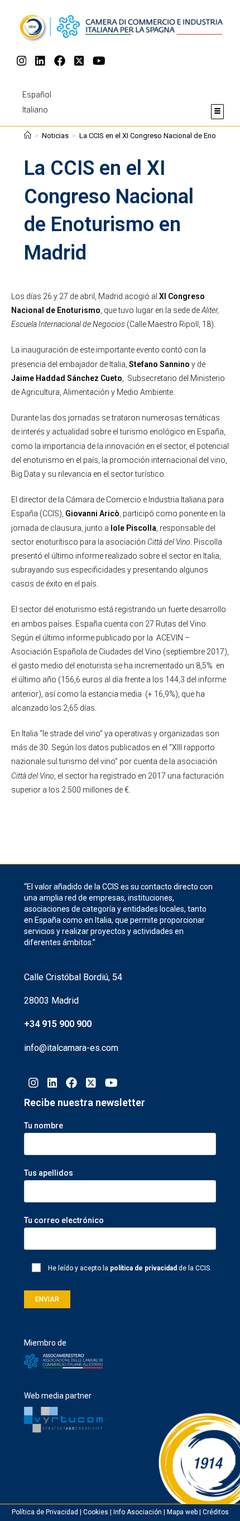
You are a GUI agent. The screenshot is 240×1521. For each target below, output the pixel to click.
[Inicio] (27, 135)
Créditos (216, 1512)
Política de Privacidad (45, 1512)
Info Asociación (137, 1512)
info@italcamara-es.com (71, 1048)
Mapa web (182, 1512)
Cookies (95, 1512)
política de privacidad (143, 1268)
